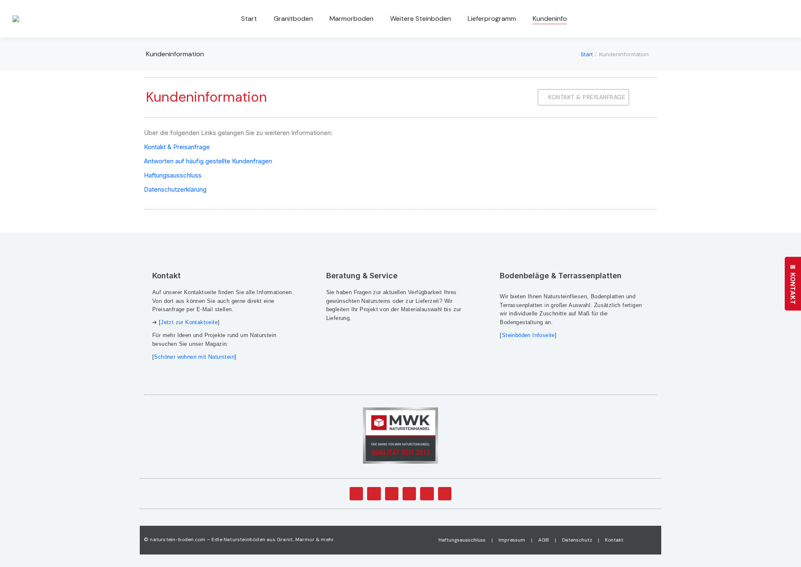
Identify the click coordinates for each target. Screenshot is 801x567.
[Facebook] (356, 493)
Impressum (512, 540)
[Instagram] (426, 493)
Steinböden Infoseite (528, 335)
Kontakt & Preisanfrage (177, 147)
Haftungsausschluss (173, 175)
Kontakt (614, 540)
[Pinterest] (444, 493)
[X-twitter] (373, 493)
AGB (543, 540)
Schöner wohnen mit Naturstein (194, 357)
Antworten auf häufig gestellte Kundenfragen (208, 161)
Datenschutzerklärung (175, 189)
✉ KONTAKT (793, 283)
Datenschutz (577, 540)
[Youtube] (391, 493)
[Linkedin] (409, 493)
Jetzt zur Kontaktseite (189, 322)
